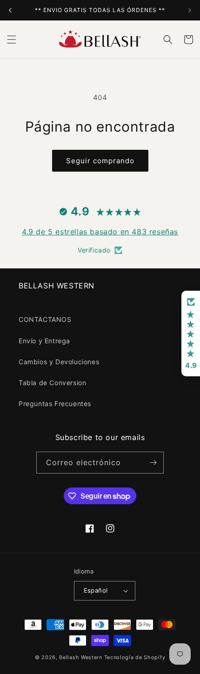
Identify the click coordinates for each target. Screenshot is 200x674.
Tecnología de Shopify (135, 657)
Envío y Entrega (44, 341)
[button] (11, 39)
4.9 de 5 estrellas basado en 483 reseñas (100, 231)
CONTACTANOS (45, 319)
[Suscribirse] (153, 463)
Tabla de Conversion (52, 383)
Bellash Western (80, 657)
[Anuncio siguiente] (190, 10)
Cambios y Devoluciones (59, 362)
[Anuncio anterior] (10, 10)
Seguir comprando (100, 160)
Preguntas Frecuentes (55, 403)
